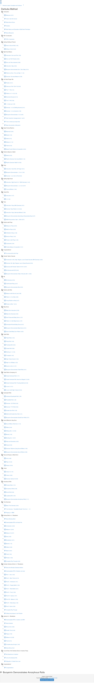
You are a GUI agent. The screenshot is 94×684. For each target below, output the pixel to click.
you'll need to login (53, 678)
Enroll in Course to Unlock (47, 680)
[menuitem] (1, 3)
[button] (1, 1)
